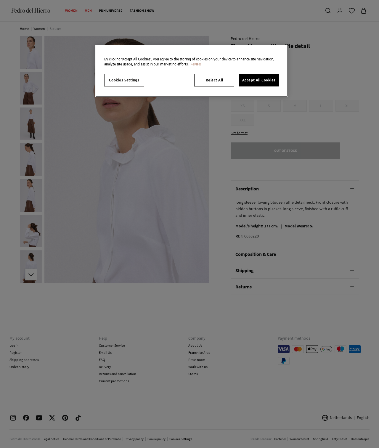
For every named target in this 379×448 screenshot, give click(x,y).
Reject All (214, 80)
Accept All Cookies (259, 80)
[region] (191, 71)
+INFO (196, 64)
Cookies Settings (124, 80)
